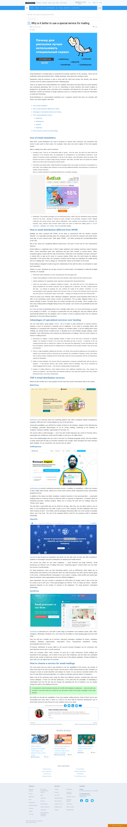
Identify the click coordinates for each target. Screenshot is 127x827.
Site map (43, 801)
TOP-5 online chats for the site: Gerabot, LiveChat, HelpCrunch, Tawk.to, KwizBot (62, 749)
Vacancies (43, 798)
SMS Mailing (69, 789)
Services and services (36, 26)
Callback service (75, 7)
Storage (61, 7)
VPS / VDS (42, 7)
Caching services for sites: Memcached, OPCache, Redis (46, 724)
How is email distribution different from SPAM (46, 109)
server (48, 226)
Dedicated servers (50, 7)
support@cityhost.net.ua (85, 795)
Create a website (70, 806)
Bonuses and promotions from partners (44, 791)
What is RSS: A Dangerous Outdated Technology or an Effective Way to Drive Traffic (38, 750)
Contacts (57, 2)
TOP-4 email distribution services (42, 115)
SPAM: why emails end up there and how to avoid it (85, 748)
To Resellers (44, 2)
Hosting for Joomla (70, 796)
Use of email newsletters (40, 105)
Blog (53, 2)
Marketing (81, 752)
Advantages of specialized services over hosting (47, 112)
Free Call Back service (80, 776)
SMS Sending (67, 7)
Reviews (31, 793)
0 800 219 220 (82, 796)
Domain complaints (45, 806)
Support (49, 2)
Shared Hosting (47, 769)
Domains (37, 7)
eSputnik (38, 124)
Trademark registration (80, 771)
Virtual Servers (47, 773)
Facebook (50, 717)
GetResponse (40, 121)
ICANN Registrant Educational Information (45, 814)
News (30, 799)
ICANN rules (43, 809)
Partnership (38, 2)
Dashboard (31, 796)
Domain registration (47, 771)
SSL (56, 7)
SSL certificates (80, 769)
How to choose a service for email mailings (45, 131)
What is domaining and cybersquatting (86, 724)
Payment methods (33, 805)
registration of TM (59, 804)
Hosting (32, 7)
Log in (100, 7)
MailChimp (39, 118)
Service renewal (63, 2)
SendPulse (39, 127)
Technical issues (35, 757)
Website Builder (69, 809)
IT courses (31, 814)
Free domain (69, 804)
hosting (56, 324)
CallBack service (58, 806)
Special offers (32, 802)
